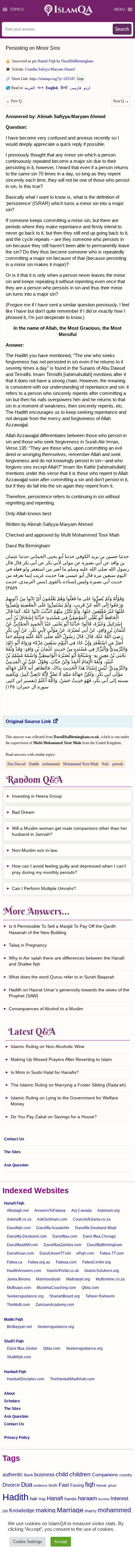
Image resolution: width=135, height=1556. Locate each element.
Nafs (105, 764)
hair (33, 1498)
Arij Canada (81, 1210)
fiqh (90, 1484)
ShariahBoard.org (64, 1296)
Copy (80, 79)
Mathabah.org (78, 1279)
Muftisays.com (19, 1287)
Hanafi (55, 1498)
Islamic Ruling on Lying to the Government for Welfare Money (64, 1101)
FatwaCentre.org (96, 1262)
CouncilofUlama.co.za (92, 1219)
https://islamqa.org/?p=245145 (52, 79)
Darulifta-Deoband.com (27, 1236)
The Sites (12, 1152)
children (80, 1474)
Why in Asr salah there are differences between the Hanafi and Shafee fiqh (66, 961)
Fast (64, 1485)
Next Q (121, 101)
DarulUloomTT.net (55, 1253)
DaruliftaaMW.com (22, 1245)
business (44, 1474)
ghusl (112, 1485)
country (125, 1475)
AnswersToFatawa (50, 1210)
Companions (105, 1474)
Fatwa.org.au (39, 1262)
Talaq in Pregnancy (28, 945)
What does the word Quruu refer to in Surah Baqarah (61, 976)
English (52, 89)
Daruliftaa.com (64, 1236)
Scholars (12, 1401)
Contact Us (14, 1139)
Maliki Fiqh (13, 1319)
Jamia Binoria (18, 1279)
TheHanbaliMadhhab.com (72, 1379)
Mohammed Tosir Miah (80, 764)
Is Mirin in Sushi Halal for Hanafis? (45, 1072)
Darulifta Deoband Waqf (95, 1228)
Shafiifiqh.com (19, 1357)
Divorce (11, 1485)
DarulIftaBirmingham (77, 61)
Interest (119, 1498)
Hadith (34, 764)
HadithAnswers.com (24, 1270)
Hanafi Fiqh (47, 61)
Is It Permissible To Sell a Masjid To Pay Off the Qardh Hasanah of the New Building (62, 929)
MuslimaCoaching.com (56, 1287)
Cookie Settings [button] (27, 1541)
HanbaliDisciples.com (25, 1379)
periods (117, 764)
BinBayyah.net (19, 1327)
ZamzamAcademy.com (54, 1304)
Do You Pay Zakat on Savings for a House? (54, 1116)
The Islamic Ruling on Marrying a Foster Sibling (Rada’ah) (68, 1084)
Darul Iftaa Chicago (99, 1236)
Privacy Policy (17, 1437)
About (9, 1393)
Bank (28, 1475)
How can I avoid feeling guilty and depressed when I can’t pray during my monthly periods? (69, 869)
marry (90, 1510)
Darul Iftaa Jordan (22, 1348)
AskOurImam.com (52, 1219)
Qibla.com (90, 1287)
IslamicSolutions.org (101, 1270)
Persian (75, 89)
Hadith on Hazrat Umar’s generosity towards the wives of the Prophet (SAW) (69, 993)
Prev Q (14, 101)
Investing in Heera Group (37, 796)
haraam (87, 1498)
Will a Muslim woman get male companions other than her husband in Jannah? (69, 831)
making (46, 1510)
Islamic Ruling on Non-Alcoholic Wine (47, 1046)
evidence (40, 1485)
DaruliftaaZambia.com (62, 1245)
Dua (26, 1484)
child (62, 1474)
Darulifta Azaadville (52, 1228)
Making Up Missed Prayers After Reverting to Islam (61, 1059)
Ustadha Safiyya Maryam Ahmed (50, 69)
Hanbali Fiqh (15, 1372)
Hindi (64, 89)
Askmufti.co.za (19, 1219)
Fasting (77, 1485)
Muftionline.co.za (110, 1279)
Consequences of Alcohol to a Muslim (46, 1008)
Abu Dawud (16, 764)
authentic (13, 1474)
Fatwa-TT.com (112, 1253)
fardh (53, 1485)
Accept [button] (60, 1541)
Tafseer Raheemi (100, 1296)
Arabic (29, 89)
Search (122, 29)
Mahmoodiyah (48, 1279)
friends (101, 1485)
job (5, 1511)
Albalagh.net (18, 1210)
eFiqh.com (85, 1253)
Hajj (42, 1499)
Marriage (70, 1509)
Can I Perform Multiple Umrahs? (44, 888)
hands (70, 1498)
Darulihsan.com (20, 1253)
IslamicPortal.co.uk (63, 1270)
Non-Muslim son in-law (34, 850)
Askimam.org (108, 1210)
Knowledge (22, 1510)
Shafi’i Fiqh (14, 1341)
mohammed (51, 764)
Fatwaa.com (66, 1262)
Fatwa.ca (14, 1262)
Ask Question (16, 1165)
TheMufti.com (18, 1304)
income (103, 1499)
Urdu (87, 89)
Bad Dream (23, 812)
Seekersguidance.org (25, 1296)
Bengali (40, 89)
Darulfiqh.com (19, 1228)
